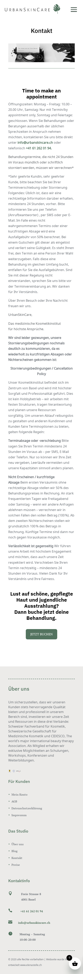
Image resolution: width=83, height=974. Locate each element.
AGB (14, 801)
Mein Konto (19, 794)
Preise (15, 865)
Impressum (19, 815)
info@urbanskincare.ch (35, 143)
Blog (14, 851)
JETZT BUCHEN (41, 634)
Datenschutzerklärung (26, 808)
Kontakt (16, 858)
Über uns (17, 844)
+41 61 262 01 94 (31, 911)
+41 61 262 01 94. (39, 148)
